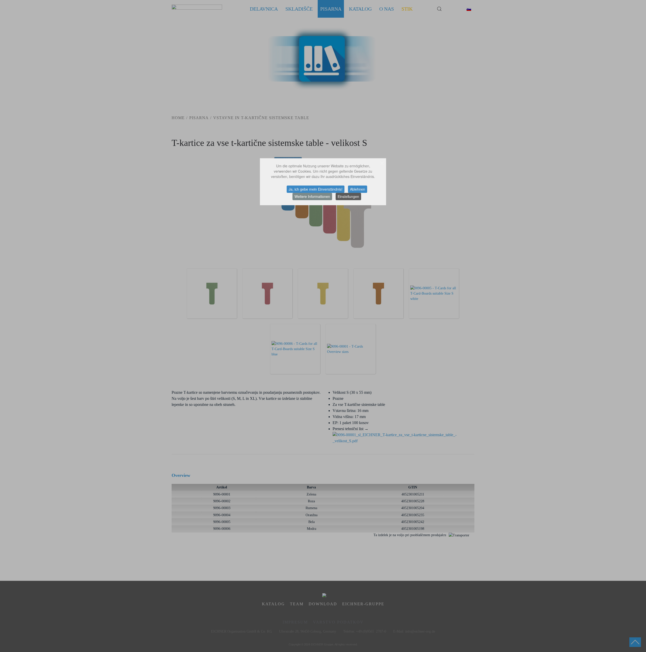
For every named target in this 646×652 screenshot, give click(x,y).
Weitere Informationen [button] (312, 196)
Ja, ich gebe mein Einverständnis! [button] (315, 189)
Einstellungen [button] (348, 196)
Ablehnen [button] (357, 189)
